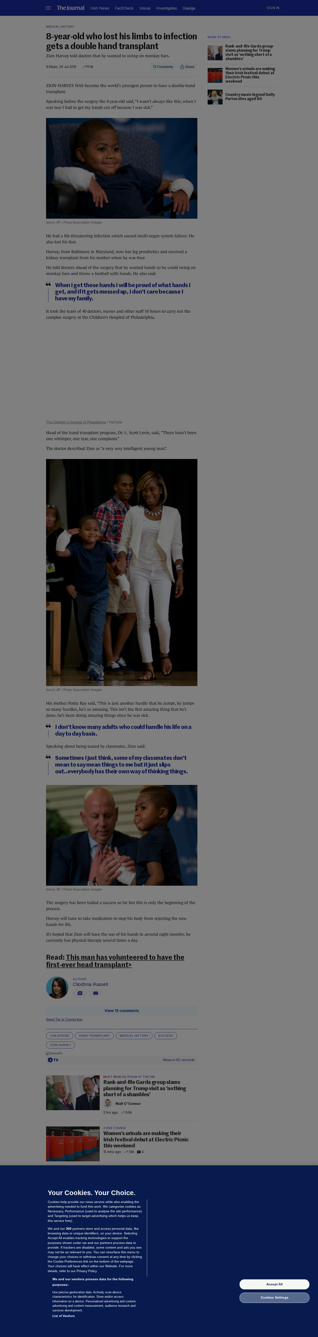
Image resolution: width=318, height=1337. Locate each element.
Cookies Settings (274, 1298)
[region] (159, 1251)
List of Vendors (63, 1316)
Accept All (274, 1284)
